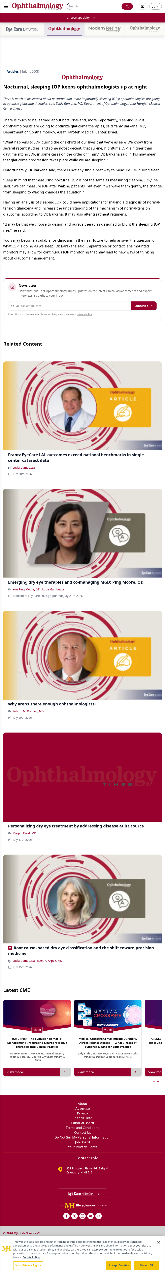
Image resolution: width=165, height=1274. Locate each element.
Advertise (82, 1108)
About (82, 1103)
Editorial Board (82, 1123)
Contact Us (82, 1132)
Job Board (82, 1142)
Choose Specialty (78, 17)
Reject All (146, 1265)
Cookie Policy (31, 1257)
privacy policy (84, 314)
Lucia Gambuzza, (24, 961)
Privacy (82, 1113)
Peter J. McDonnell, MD (28, 711)
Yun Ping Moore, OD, (27, 589)
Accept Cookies (119, 1265)
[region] (82, 1255)
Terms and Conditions (82, 1127)
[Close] (158, 1242)
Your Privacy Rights (82, 1147)
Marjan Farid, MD (24, 833)
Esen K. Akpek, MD (49, 961)
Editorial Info (82, 1118)
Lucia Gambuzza (24, 467)
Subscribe (141, 306)
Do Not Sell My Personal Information (82, 1137)
